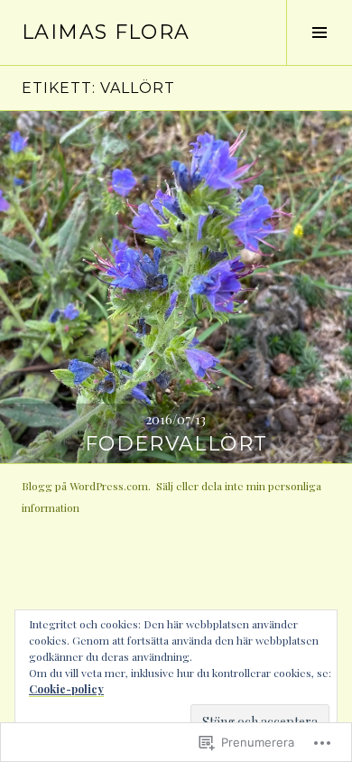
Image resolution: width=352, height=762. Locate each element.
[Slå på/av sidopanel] (319, 32)
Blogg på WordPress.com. (86, 486)
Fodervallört (176, 444)
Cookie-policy (66, 689)
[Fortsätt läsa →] (176, 287)
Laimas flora (106, 32)
